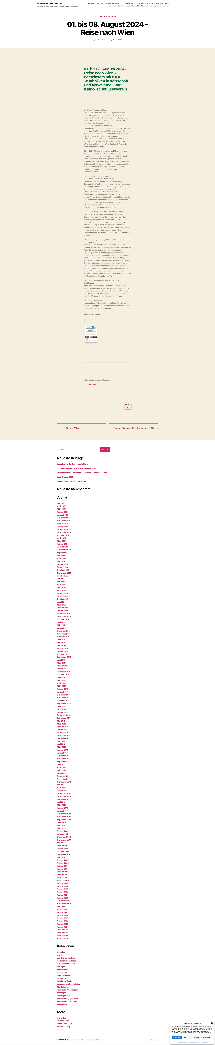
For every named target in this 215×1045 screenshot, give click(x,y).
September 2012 (64, 761)
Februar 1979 (62, 939)
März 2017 (61, 663)
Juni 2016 (61, 677)
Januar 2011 (62, 791)
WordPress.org (63, 1027)
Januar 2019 (62, 628)
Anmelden (61, 1018)
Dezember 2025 (64, 518)
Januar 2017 (62, 669)
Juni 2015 (61, 706)
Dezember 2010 (64, 793)
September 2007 (64, 854)
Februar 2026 (63, 512)
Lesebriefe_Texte (64, 981)
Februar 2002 (63, 875)
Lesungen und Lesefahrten (68, 984)
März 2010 (61, 805)
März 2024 (61, 541)
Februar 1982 (62, 933)
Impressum (205, 1042)
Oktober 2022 (63, 570)
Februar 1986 (62, 921)
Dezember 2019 (64, 614)
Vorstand (166, 6)
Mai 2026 (61, 503)
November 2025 (64, 521)
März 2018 (61, 645)
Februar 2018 (62, 648)
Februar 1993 (62, 898)
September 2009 (64, 820)
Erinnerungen (62, 969)
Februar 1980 (62, 936)
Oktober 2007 (63, 851)
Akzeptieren (177, 1037)
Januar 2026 (62, 515)
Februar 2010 (62, 808)
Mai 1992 (61, 907)
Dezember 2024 (64, 529)
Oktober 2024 (63, 535)
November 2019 (64, 616)
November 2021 (64, 596)
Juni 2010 (61, 802)
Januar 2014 (62, 730)
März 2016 (61, 686)
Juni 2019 (61, 622)
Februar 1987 (62, 918)
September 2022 (64, 573)
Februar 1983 (62, 930)
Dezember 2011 (63, 776)
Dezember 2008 (64, 837)
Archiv (99, 3)
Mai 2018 (61, 643)
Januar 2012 (62, 773)
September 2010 (64, 799)
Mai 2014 (61, 721)
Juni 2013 (61, 744)
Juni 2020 (61, 602)
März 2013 (61, 747)
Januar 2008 (62, 849)
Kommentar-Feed (64, 1024)
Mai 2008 (61, 843)
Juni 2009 (61, 822)
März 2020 (61, 605)
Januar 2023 (62, 564)
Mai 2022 (61, 582)
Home (167, 3)
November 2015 (64, 698)
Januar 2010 (62, 811)
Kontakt (120, 6)
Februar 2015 (62, 709)
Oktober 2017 (63, 654)
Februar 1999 (62, 883)
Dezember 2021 (63, 593)
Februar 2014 (62, 727)
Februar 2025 (62, 524)
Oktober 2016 (63, 674)
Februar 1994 (62, 895)
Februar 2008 (63, 846)
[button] (211, 1023)
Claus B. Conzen (103, 40)
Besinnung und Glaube (66, 961)
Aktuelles (91, 3)
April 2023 (61, 558)
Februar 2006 (63, 863)
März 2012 (61, 770)
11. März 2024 (117, 40)
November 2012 (64, 759)
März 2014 (61, 724)
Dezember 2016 (64, 672)
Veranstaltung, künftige (67, 1001)
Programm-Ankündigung (67, 990)
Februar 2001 (62, 878)
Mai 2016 (61, 680)
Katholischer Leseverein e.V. (50, 3)
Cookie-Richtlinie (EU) (129, 3)
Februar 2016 (62, 689)
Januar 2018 (62, 651)
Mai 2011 (61, 785)
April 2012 (61, 767)
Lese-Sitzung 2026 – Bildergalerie (71, 481)
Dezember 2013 (63, 732)
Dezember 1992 (64, 901)
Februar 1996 (62, 892)
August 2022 (62, 576)
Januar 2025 (62, 527)
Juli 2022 (61, 579)
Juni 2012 (61, 764)
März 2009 (61, 828)
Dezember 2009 (64, 814)
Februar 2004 (63, 869)
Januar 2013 (62, 753)
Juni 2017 (61, 660)
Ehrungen (61, 967)
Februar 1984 (62, 927)
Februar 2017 (62, 666)
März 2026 (61, 509)
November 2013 (64, 735)
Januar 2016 (62, 692)
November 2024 (64, 532)
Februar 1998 (62, 886)
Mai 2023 (61, 556)
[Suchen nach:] (77, 450)
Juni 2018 (61, 640)
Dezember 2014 (64, 715)
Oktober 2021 (63, 599)
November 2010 (64, 796)
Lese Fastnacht (63, 975)
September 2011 (64, 782)
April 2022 (61, 585)
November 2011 (63, 779)
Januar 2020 (62, 611)
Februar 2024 (63, 544)
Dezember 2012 (63, 756)
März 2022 (61, 587)
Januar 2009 (62, 834)
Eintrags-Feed (63, 1021)
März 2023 (61, 561)
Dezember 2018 (64, 631)
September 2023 (64, 553)
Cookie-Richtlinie (182, 1042)
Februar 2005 (63, 866)
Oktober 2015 (63, 701)
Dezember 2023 (64, 550)
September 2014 (64, 718)
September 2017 (64, 657)
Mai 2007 (61, 857)
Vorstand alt (62, 1004)
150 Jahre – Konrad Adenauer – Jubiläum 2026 (76, 468)
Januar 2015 (62, 712)
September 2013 (64, 738)
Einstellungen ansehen (203, 1037)
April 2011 (61, 788)
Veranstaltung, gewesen (67, 998)
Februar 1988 (62, 915)
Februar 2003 (63, 872)
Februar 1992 (62, 910)
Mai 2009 (61, 825)
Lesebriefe (61, 978)
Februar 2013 (62, 750)
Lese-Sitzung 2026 (65, 477)
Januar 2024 (62, 547)
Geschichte (159, 3)
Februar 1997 (62, 889)
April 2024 (61, 538)
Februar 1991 (62, 912)
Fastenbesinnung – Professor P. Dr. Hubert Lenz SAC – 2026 (82, 473)
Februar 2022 (62, 590)
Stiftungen (144, 6)
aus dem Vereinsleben (112, 3)
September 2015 (64, 703)
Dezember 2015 (63, 695)
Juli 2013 (61, 741)
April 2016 (61, 683)
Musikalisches (63, 987)
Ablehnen (187, 1037)
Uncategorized (63, 996)
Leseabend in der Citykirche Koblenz (72, 464)
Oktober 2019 (63, 619)
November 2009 (64, 817)
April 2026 (61, 506)
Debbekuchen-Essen (66, 964)
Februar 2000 (63, 880)
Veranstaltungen (155, 6)
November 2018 (64, 634)
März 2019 (61, 625)
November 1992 (64, 904)
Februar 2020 (63, 608)
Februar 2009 (63, 831)
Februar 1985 (62, 924)
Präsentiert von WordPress (94, 1040)
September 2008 (64, 840)
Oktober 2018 (63, 637)
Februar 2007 (63, 860)
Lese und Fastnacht (132, 6)
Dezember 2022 (64, 567)
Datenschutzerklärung (194, 1042)
